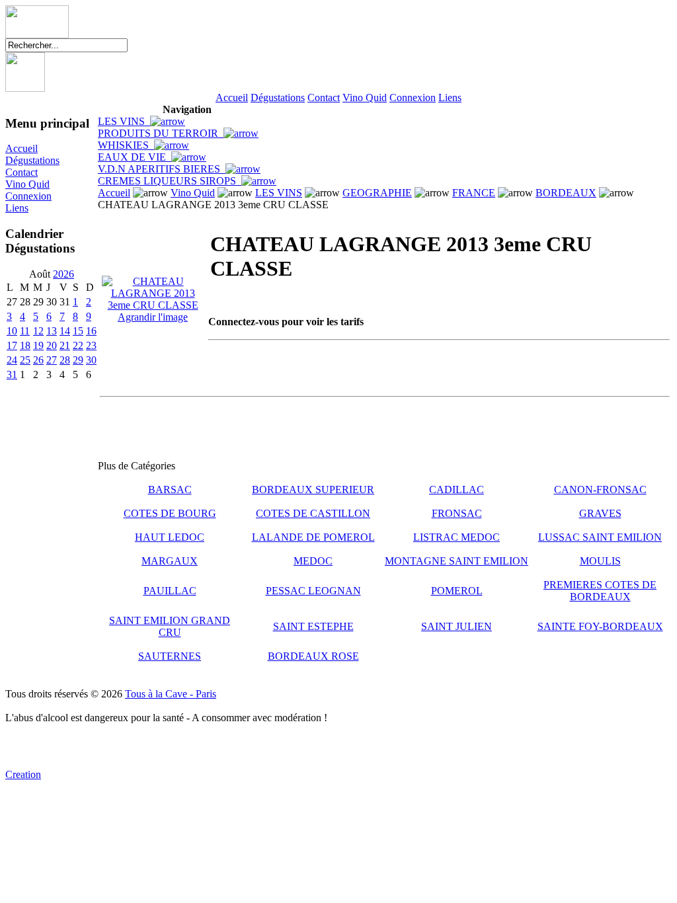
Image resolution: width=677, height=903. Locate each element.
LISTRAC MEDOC (456, 537)
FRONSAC (457, 513)
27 (51, 360)
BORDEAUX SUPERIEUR (313, 489)
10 (12, 330)
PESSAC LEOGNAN (313, 590)
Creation (23, 774)
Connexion (412, 97)
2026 (63, 274)
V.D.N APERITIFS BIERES (161, 169)
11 (25, 330)
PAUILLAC (169, 590)
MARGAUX (169, 561)
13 (51, 330)
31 (12, 374)
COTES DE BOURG (170, 513)
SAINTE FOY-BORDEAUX (600, 626)
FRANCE (473, 192)
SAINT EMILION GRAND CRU (169, 626)
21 (65, 345)
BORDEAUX (566, 192)
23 (91, 345)
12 (38, 330)
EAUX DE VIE (134, 157)
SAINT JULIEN (456, 626)
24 (12, 360)
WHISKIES (126, 145)
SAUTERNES (169, 656)
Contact (323, 97)
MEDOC (313, 561)
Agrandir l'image (153, 317)
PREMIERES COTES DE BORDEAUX (600, 590)
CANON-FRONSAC (600, 489)
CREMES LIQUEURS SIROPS (169, 180)
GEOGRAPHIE (377, 192)
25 (25, 360)
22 (78, 345)
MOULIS (600, 561)
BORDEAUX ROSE (313, 656)
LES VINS (124, 121)
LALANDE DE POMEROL (313, 537)
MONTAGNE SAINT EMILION (456, 561)
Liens (449, 97)
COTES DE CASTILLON (313, 513)
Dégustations (278, 97)
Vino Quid (364, 97)
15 (78, 330)
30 (91, 360)
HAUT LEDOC (169, 537)
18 (25, 345)
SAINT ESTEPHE (313, 626)
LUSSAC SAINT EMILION (600, 537)
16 (91, 330)
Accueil (232, 97)
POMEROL (457, 590)
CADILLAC (456, 489)
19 (38, 345)
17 (12, 345)
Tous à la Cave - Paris (170, 693)
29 (78, 360)
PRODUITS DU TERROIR (160, 133)
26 (38, 360)
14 (65, 330)
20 (51, 345)
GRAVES (600, 513)
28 (65, 360)
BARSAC (170, 489)
